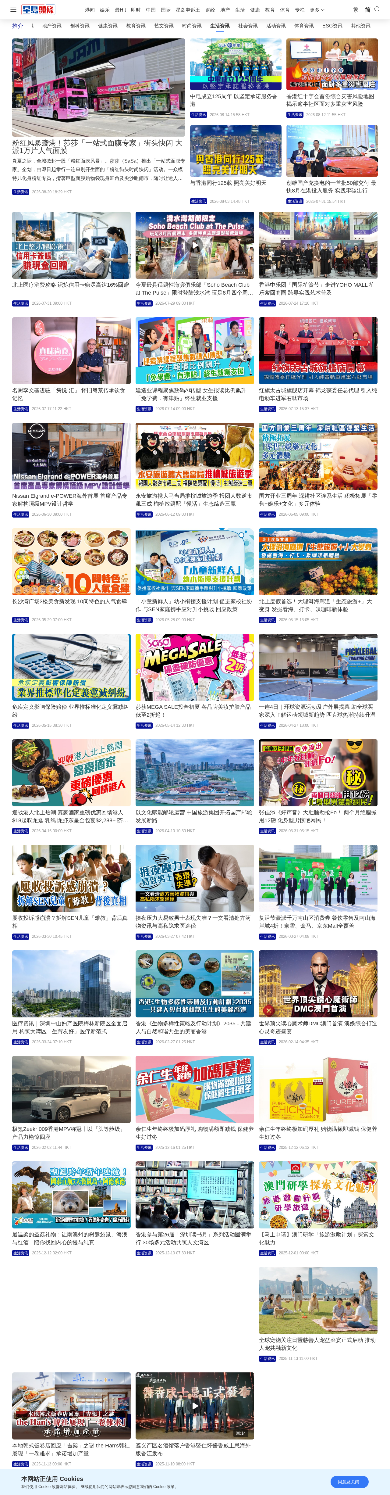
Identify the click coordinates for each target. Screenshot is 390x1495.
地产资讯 (52, 25)
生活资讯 (220, 25)
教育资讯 (136, 25)
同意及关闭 (348, 1481)
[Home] (38, 9)
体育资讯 (304, 25)
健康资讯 (108, 25)
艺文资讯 (164, 25)
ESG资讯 (332, 25)
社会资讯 (248, 25)
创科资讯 (80, 25)
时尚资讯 (192, 25)
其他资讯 (360, 25)
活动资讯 (276, 25)
